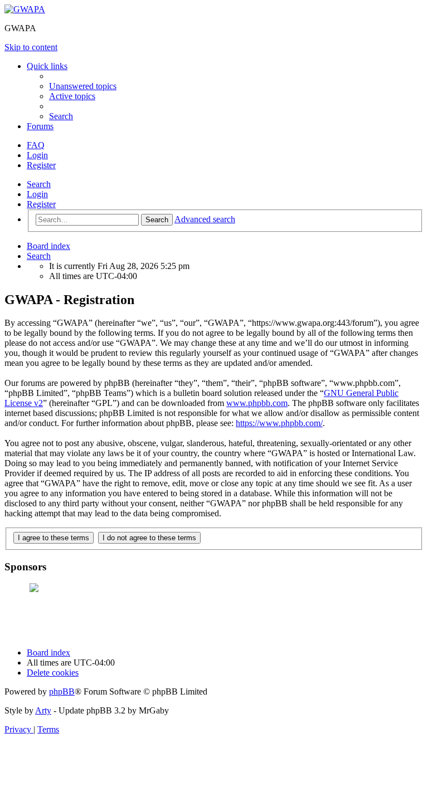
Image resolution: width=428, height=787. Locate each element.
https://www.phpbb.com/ (279, 423)
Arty (43, 710)
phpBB (62, 691)
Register (41, 204)
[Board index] (24, 9)
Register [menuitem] (41, 165)
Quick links (47, 66)
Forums (40, 126)
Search (39, 184)
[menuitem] (82, 86)
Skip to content (30, 47)
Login (37, 194)
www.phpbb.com (257, 403)
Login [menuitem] (37, 155)
